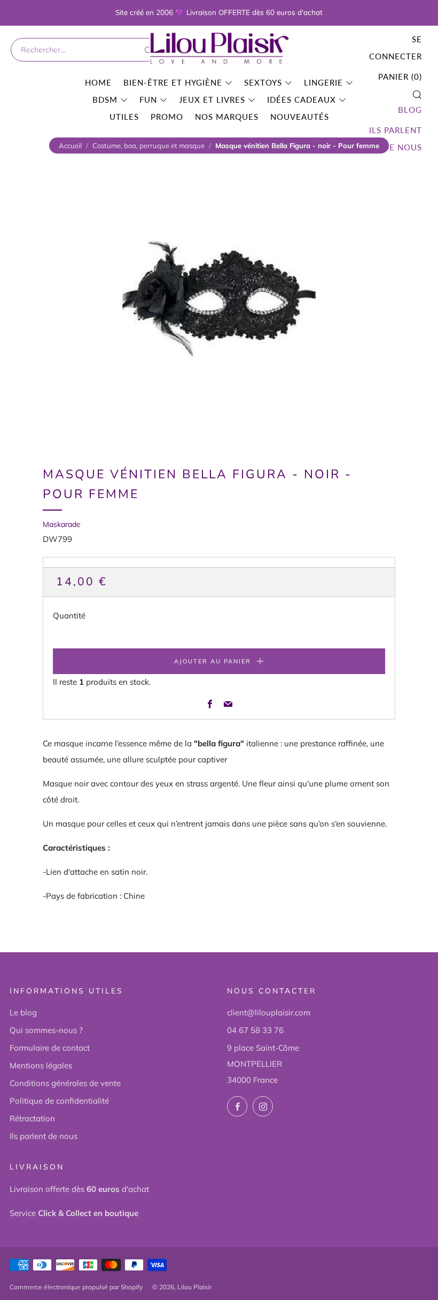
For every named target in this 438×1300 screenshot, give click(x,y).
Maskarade (62, 524)
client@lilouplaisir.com (268, 1012)
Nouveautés (299, 116)
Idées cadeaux (301, 99)
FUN (148, 99)
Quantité (69, 615)
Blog (410, 109)
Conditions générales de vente (65, 1083)
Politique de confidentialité (59, 1101)
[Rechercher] (147, 49)
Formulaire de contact (50, 1048)
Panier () (400, 76)
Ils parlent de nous (395, 138)
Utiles (124, 116)
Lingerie (323, 82)
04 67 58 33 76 (255, 1030)
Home (98, 82)
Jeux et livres (212, 99)
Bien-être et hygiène (172, 82)
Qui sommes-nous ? (46, 1030)
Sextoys (263, 82)
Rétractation (32, 1118)
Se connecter (395, 47)
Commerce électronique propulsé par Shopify (76, 1287)
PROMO (167, 116)
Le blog (23, 1012)
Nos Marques (227, 116)
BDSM (105, 99)
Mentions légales (41, 1065)
